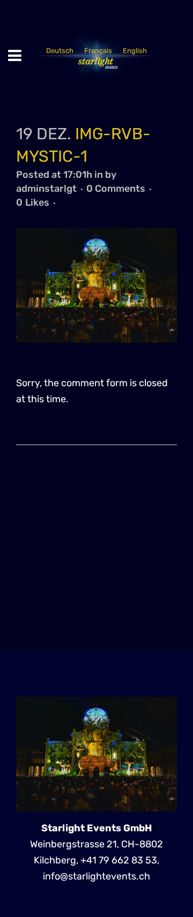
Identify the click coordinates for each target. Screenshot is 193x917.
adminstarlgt (46, 188)
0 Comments (115, 188)
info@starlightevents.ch (96, 876)
